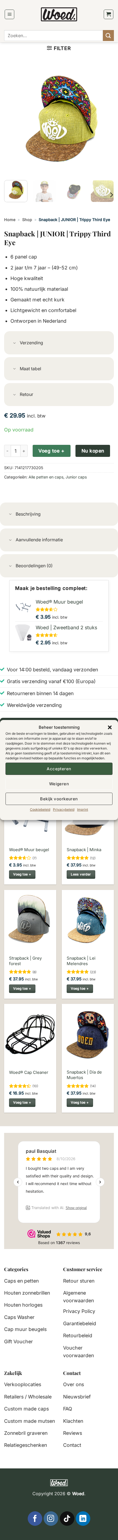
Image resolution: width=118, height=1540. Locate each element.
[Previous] (13, 121)
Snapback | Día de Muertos (84, 1074)
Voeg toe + (51, 451)
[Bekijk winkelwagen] (109, 14)
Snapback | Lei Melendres (81, 961)
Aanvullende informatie (39, 539)
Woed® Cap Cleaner (28, 1072)
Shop (27, 219)
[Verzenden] (108, 35)
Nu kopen (93, 451)
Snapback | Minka (84, 849)
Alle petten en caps (46, 477)
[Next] (105, 121)
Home (9, 219)
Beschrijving (28, 514)
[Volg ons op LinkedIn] (83, 1518)
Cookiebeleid (40, 809)
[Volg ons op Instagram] (51, 1518)
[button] (110, 727)
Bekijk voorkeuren (59, 798)
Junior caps (76, 477)
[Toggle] (14, 343)
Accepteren (59, 768)
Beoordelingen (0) (34, 565)
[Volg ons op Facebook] (35, 1518)
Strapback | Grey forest (25, 961)
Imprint (82, 809)
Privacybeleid (63, 809)
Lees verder (81, 874)
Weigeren (59, 783)
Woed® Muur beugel (29, 849)
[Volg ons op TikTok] (67, 1518)
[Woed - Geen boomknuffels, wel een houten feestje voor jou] (59, 14)
